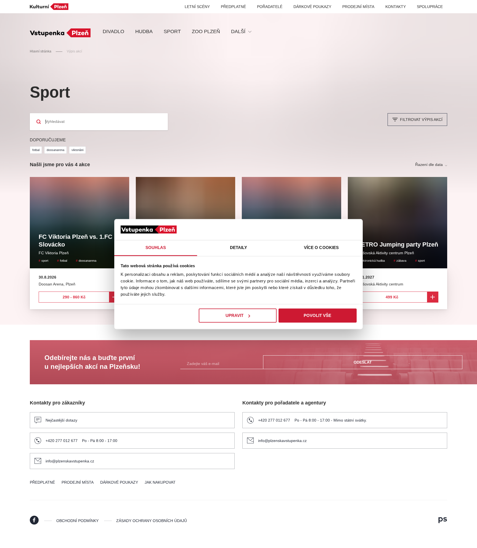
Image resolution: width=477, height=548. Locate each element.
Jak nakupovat (160, 482)
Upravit (234, 315)
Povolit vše (317, 315)
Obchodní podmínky (77, 520)
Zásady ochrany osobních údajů (151, 520)
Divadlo (113, 31)
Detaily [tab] (238, 247)
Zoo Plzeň (206, 31)
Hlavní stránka (40, 51)
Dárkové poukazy (312, 6)
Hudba (144, 31)
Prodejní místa (358, 6)
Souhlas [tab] (155, 247)
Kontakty (395, 6)
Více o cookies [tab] (321, 247)
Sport (172, 31)
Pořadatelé (269, 6)
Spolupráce (430, 6)
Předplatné (233, 6)
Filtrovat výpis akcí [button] (421, 119)
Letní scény (197, 6)
